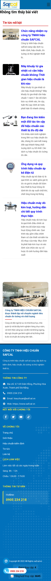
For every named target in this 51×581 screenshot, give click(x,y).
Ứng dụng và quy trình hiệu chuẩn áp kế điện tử (33, 168)
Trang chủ (8, 432)
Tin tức (6, 448)
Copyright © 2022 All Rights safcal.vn (25, 561)
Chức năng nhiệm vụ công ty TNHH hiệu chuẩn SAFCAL (34, 35)
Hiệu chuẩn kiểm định (13, 443)
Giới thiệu (7, 438)
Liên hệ (6, 454)
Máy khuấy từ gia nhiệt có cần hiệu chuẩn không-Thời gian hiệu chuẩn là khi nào (33, 74)
